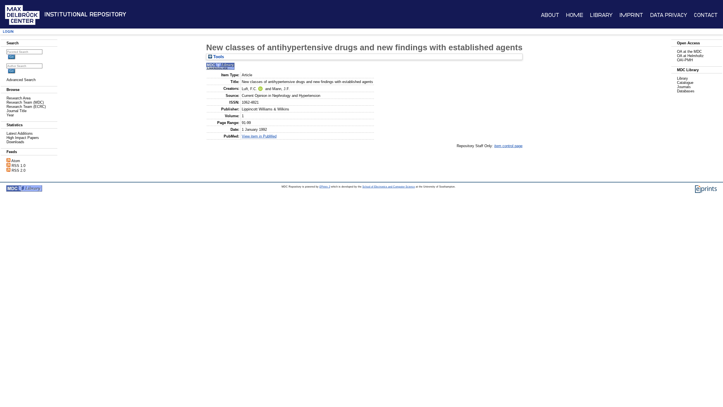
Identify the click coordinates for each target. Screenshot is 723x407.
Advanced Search (21, 80)
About (550, 15)
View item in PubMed (259, 136)
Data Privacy (668, 15)
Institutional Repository (85, 14)
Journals (684, 87)
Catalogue (685, 82)
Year (10, 115)
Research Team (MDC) (25, 102)
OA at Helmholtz (690, 56)
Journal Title (16, 111)
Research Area (18, 98)
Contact (706, 15)
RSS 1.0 (18, 166)
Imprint (631, 15)
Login (8, 31)
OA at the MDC (689, 51)
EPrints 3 (324, 186)
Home (574, 15)
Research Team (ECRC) (26, 107)
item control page (508, 146)
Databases (685, 91)
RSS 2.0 (18, 170)
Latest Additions (19, 133)
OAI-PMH (685, 60)
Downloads (15, 142)
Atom (15, 161)
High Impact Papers (22, 138)
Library (601, 15)
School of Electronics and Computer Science (388, 186)
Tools (218, 57)
